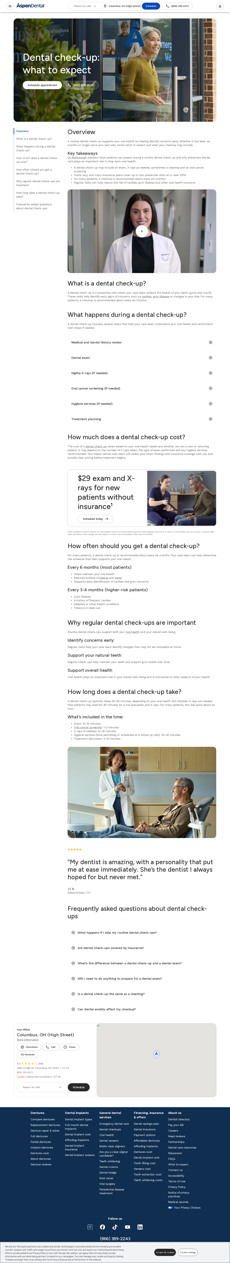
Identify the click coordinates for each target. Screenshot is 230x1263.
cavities (146, 296)
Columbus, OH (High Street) (122, 6)
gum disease (161, 296)
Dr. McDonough (77, 157)
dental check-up (96, 446)
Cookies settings (188, 1252)
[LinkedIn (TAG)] (140, 1227)
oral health (133, 632)
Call (50, 1047)
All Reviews (27, 1054)
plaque (104, 577)
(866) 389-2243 (177, 6)
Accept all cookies (165, 1252)
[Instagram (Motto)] (90, 1227)
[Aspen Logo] (30, 6)
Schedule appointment (42, 85)
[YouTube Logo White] (128, 1227)
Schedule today (96, 519)
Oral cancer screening (88, 727)
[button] (156, 1055)
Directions (28, 1047)
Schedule (151, 6)
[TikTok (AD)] (115, 1227)
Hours (69, 1047)
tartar (118, 577)
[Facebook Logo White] (102, 1227)
